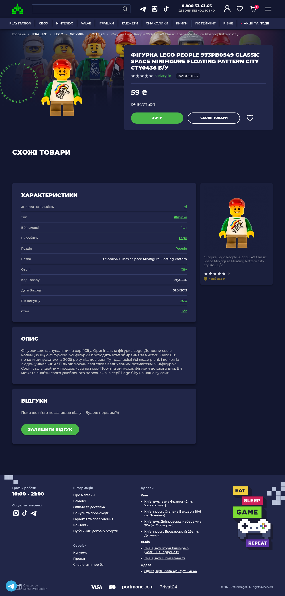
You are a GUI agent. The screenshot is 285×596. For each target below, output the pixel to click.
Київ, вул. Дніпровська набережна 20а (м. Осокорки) (172, 523)
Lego (183, 238)
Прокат (79, 559)
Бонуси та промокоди (91, 513)
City (184, 269)
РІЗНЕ (228, 23)
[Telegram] (11, 586)
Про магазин (84, 495)
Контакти (81, 525)
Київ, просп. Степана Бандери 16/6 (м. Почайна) (172, 513)
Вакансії (80, 501)
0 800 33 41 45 (197, 6)
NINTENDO (64, 23)
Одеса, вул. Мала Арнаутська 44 (170, 571)
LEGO (58, 34)
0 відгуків (163, 76)
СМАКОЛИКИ (157, 23)
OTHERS (98, 34)
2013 (183, 301)
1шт (184, 228)
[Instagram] (16, 514)
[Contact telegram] (34, 514)
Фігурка (180, 217)
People (181, 249)
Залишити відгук (50, 429)
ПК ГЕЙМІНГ (205, 23)
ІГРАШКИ (106, 23)
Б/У (184, 311)
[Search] (125, 8)
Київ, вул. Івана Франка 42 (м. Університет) (168, 503)
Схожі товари (214, 118)
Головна (19, 34)
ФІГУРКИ (77, 34)
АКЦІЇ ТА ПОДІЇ (256, 23)
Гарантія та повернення (93, 519)
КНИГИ (182, 23)
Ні (185, 207)
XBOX (43, 23)
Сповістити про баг (89, 565)
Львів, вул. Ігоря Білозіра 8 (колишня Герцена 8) (166, 550)
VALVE (86, 23)
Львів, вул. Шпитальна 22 (164, 558)
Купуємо (80, 553)
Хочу (157, 118)
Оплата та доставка (89, 507)
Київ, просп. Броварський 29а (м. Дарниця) (171, 533)
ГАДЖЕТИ (130, 23)
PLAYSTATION (20, 23)
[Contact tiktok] (25, 514)
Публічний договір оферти (95, 531)
